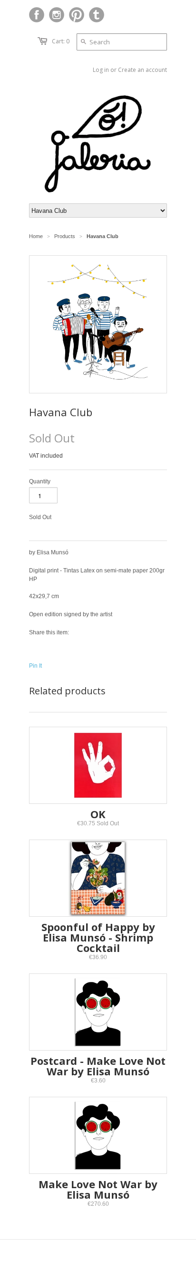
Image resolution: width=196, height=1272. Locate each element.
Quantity (39, 481)
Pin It (35, 665)
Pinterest (76, 14)
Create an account (142, 70)
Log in (101, 70)
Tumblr (96, 14)
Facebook (36, 14)
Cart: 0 (60, 41)
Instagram (56, 14)
